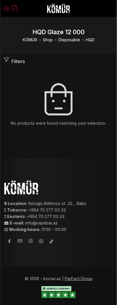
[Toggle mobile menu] (6, 8)
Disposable (69, 39)
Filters (17, 61)
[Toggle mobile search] (15, 8)
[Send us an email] (19, 241)
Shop (48, 39)
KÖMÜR (30, 39)
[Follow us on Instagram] (30, 241)
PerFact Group (79, 278)
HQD (90, 39)
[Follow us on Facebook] (9, 242)
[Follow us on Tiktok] (51, 242)
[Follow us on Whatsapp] (41, 242)
